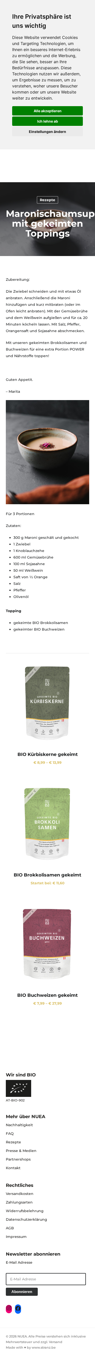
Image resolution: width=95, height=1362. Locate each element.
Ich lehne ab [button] (47, 121)
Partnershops (18, 1159)
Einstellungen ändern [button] (47, 131)
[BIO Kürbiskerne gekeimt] (47, 702)
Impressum (16, 1236)
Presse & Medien (21, 1150)
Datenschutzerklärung (26, 1219)
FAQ (10, 1133)
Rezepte (47, 200)
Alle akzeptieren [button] (48, 111)
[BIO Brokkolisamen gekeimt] (47, 823)
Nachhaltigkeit (19, 1125)
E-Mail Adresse (19, 1262)
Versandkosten (19, 1193)
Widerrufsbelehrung (25, 1211)
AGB (10, 1228)
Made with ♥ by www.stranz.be (31, 1347)
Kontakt (13, 1168)
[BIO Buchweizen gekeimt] (47, 943)
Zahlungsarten (19, 1202)
